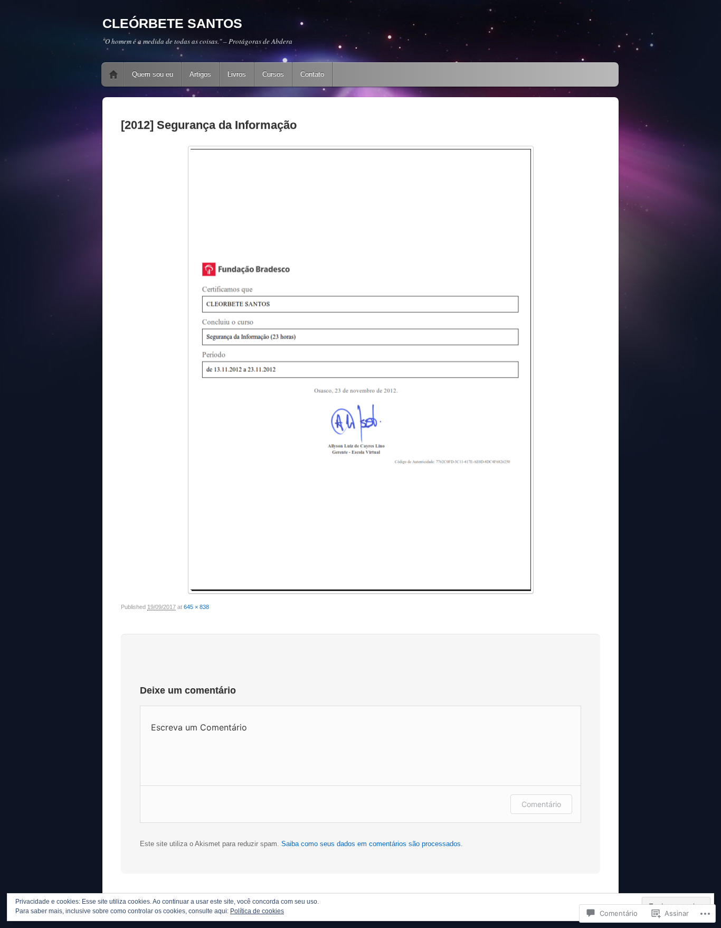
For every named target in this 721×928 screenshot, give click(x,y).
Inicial (113, 74)
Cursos (273, 74)
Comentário (541, 804)
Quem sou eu (152, 74)
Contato (312, 74)
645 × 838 (196, 607)
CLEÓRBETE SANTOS (172, 23)
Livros (236, 74)
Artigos (200, 74)
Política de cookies (257, 911)
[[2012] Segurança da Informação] (360, 370)
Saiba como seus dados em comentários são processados (371, 844)
